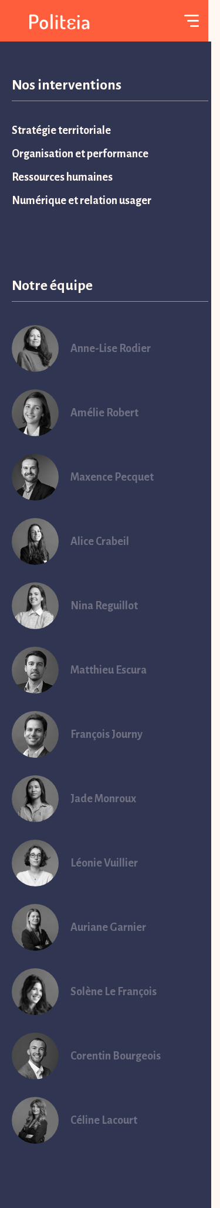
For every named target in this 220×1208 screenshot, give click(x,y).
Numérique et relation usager (81, 200)
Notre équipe (52, 285)
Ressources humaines (62, 177)
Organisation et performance (80, 154)
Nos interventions (66, 84)
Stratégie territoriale (61, 130)
